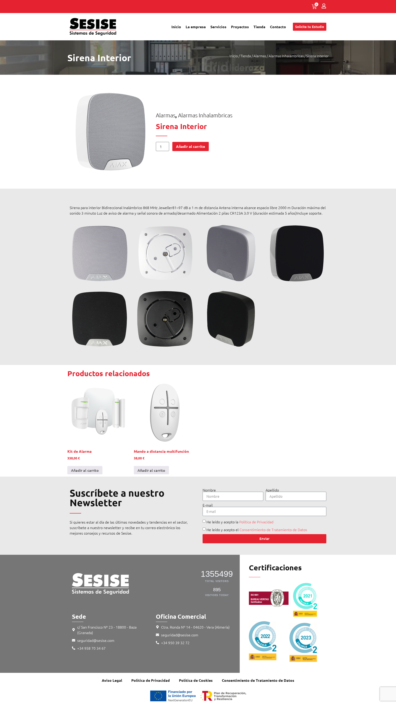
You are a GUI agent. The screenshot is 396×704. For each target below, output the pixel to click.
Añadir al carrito (190, 146)
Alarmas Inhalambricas (286, 55)
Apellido (272, 490)
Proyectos (240, 26)
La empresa (196, 26)
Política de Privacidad (256, 521)
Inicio (176, 26)
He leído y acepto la (239, 521)
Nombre (209, 490)
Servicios (218, 26)
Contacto (278, 26)
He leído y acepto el (256, 529)
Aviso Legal (112, 680)
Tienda (259, 26)
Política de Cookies (196, 680)
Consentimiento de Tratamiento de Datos (273, 529)
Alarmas (259, 55)
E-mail (208, 505)
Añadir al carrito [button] (85, 470)
